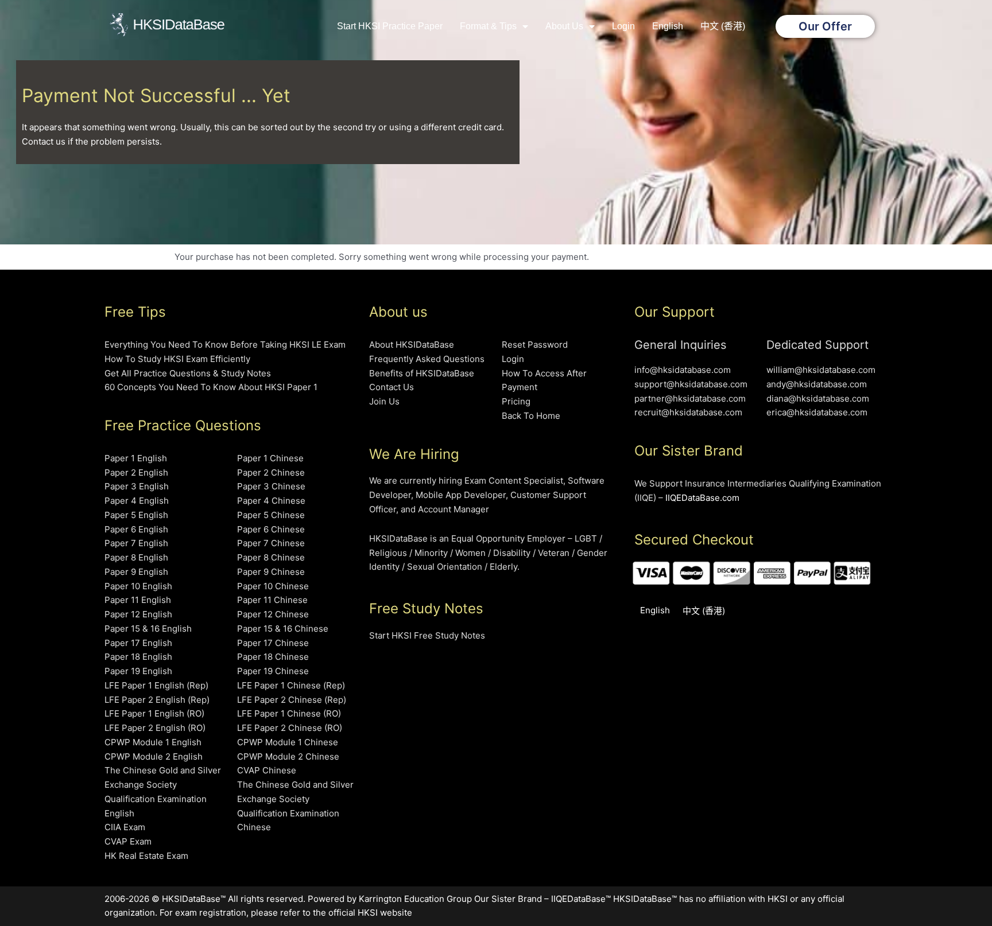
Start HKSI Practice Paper (390, 26)
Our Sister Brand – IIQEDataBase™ (542, 898)
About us (564, 26)
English (667, 26)
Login (623, 26)
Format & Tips (488, 26)
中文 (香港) (722, 26)
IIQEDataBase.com (702, 497)
